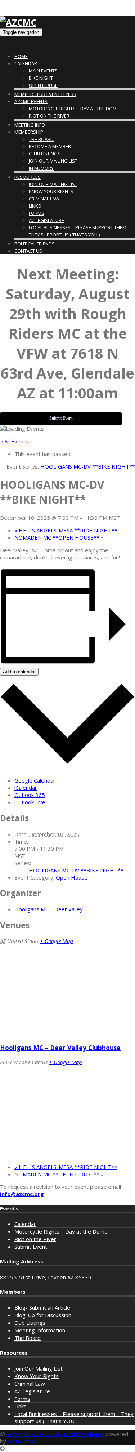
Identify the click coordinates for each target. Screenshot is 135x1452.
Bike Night (41, 78)
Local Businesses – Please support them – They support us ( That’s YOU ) (74, 1417)
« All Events (14, 441)
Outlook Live (29, 802)
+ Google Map (56, 940)
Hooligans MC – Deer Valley (48, 909)
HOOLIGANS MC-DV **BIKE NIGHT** (76, 870)
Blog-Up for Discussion (42, 1315)
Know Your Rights (51, 191)
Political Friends (34, 243)
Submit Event (30, 1246)
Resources (27, 177)
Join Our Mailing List (53, 161)
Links (35, 206)
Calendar (25, 63)
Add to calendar (19, 671)
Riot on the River (49, 115)
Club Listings (44, 153)
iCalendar (25, 787)
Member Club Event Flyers (45, 94)
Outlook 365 (29, 794)
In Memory (41, 168)
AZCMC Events (31, 101)
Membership (28, 132)
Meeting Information (39, 1330)
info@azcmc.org (22, 1194)
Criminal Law (44, 198)
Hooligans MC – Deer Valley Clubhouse (60, 1047)
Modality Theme (84, 1434)
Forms (36, 213)
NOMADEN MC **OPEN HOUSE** (59, 537)
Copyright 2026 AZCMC (33, 1434)
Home (21, 56)
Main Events (43, 70)
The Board (41, 139)
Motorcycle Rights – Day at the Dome (74, 108)
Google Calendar (34, 780)
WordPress (22, 1441)
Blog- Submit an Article (42, 1307)
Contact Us (28, 251)
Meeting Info (29, 124)
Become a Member (50, 146)
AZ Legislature (46, 220)
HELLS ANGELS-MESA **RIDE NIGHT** (65, 530)
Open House (43, 85)
